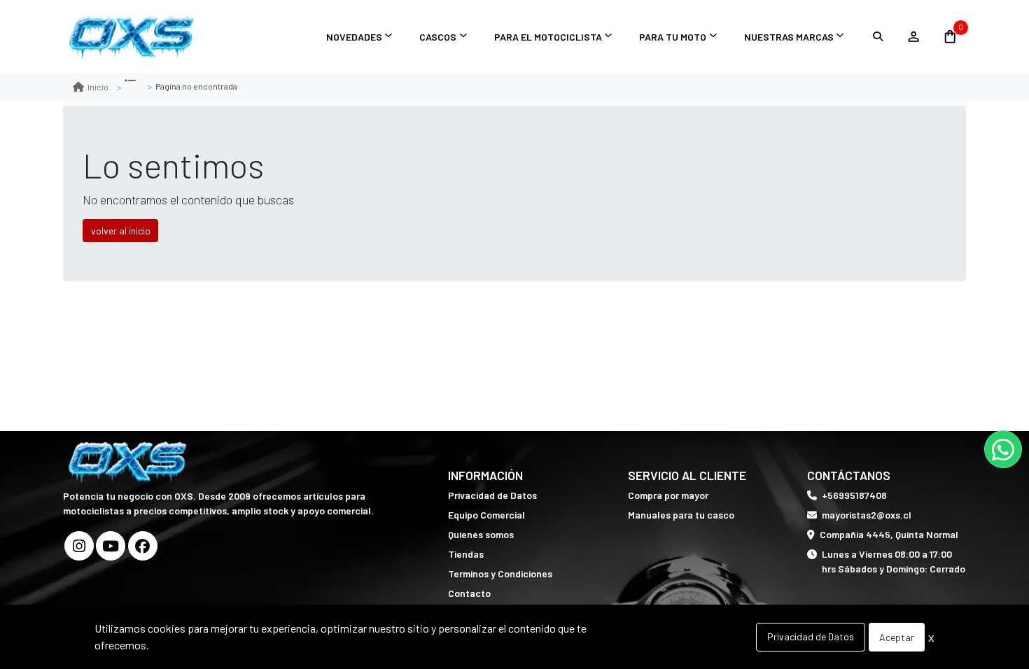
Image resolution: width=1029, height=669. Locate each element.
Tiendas (466, 554)
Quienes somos (481, 534)
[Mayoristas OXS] (133, 36)
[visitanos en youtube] (110, 546)
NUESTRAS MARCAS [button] (789, 37)
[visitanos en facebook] (143, 546)
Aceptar (896, 637)
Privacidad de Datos (492, 495)
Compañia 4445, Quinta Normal (889, 534)
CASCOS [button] (437, 37)
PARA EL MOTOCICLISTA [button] (548, 37)
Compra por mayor (668, 495)
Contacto (469, 593)
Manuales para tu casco (681, 515)
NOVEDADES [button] (354, 37)
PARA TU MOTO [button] (672, 37)
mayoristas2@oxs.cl (866, 515)
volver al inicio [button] (120, 231)
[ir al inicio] (129, 462)
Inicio (98, 87)
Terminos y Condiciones (500, 573)
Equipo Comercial (486, 515)
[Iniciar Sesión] (913, 36)
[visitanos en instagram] (79, 546)
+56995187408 (854, 495)
